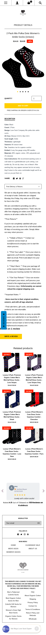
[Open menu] (5, 2)
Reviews (3, 320)
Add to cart (23, 106)
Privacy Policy (33, 602)
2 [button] (20, 91)
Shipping (32, 599)
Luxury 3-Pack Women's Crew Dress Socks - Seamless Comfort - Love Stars (12, 452)
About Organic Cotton (33, 595)
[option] (23, 67)
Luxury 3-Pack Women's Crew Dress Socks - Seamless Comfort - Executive (34, 415)
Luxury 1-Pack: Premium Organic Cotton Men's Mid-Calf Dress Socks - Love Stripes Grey (34, 378)
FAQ (32, 592)
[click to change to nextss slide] (43, 491)
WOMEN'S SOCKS (13, 552)
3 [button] (22, 91)
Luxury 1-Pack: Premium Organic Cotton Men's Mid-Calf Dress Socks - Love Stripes (12, 378)
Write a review (11, 336)
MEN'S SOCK (13, 549)
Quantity (8, 98)
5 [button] (28, 91)
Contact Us (33, 606)
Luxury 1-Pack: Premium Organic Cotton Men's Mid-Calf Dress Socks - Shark (12, 415)
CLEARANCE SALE (32, 545)
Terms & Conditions (32, 609)
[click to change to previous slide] (2, 491)
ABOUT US (33, 549)
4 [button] (25, 91)
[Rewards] (5, 629)
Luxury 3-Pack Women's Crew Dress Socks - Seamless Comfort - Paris (34, 451)
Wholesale (33, 619)
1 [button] (17, 91)
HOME (13, 545)
